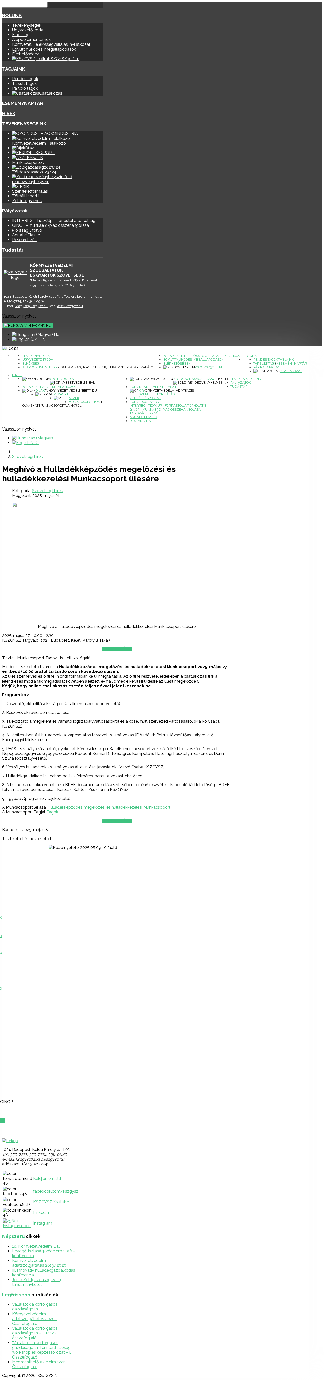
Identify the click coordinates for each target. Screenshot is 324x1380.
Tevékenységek (26, 25)
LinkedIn (41, 1212)
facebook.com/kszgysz (55, 1191)
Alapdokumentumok (31, 39)
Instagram (42, 1223)
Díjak (40, 390)
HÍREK (8, 113)
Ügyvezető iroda (27, 30)
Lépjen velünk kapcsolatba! (30, 1130)
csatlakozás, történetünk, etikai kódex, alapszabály (105, 367)
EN (42, 339)
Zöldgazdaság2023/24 (193, 379)
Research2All (24, 239)
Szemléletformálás (30, 191)
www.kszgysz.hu (70, 306)
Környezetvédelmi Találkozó (48, 387)
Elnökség (20, 34)
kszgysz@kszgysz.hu (31, 306)
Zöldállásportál (26, 196)
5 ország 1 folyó (27, 230)
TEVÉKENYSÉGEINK (24, 123)
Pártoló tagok (25, 88)
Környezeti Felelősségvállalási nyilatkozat (51, 44)
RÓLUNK (12, 15)
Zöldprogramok (27, 200)
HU (48, 325)
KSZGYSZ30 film (208, 367)
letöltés (221, 379)
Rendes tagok (25, 78)
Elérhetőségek (25, 54)
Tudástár (13, 250)
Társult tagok (24, 83)
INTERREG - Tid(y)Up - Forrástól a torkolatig (53, 220)
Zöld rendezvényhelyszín (154, 387)
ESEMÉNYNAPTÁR (22, 103)
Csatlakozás (291, 371)
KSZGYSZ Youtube (51, 1202)
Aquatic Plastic (26, 235)
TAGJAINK (13, 69)
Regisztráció (117, 649)
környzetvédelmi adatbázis (169, 390)
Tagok (52, 812)
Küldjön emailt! (47, 1178)
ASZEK (74, 398)
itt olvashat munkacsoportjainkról (63, 404)
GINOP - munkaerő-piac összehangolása (50, 225)
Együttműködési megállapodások (44, 49)
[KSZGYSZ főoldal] (16, 274)
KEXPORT (61, 394)
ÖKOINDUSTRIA (62, 379)
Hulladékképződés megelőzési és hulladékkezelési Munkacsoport (109, 807)
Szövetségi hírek (47, 490)
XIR (141, 390)
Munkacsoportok (28, 162)
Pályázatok (15, 210)
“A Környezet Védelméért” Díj (71, 390)
